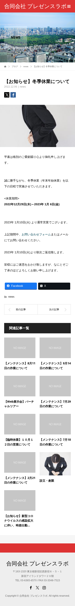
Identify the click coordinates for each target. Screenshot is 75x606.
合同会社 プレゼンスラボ (35, 6)
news (23, 86)
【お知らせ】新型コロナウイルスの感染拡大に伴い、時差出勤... (18, 520)
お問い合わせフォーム (36, 234)
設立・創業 (47, 480)
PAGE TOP (69, 583)
